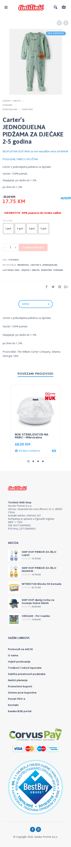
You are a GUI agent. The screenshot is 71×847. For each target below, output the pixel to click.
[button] (32, 451)
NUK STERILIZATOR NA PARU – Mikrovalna (31, 436)
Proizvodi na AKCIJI (20, 649)
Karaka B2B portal (19, 711)
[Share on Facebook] (45, 286)
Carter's (35, 265)
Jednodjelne (10, 109)
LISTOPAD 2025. (11, 270)
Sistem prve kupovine (22, 692)
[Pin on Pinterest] (58, 286)
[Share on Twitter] (52, 286)
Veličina (7, 220)
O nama (13, 655)
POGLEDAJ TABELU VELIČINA (20, 159)
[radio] (8, 228)
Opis (25, 304)
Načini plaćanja (17, 680)
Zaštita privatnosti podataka (26, 674)
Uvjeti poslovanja (19, 661)
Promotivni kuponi (20, 686)
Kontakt (13, 705)
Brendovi (23, 265)
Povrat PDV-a (16, 698)
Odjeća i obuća (12, 100)
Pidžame (7, 105)
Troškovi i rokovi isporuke (25, 667)
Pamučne (27, 109)
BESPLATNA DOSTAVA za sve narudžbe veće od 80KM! (35, 151)
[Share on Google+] (65, 286)
